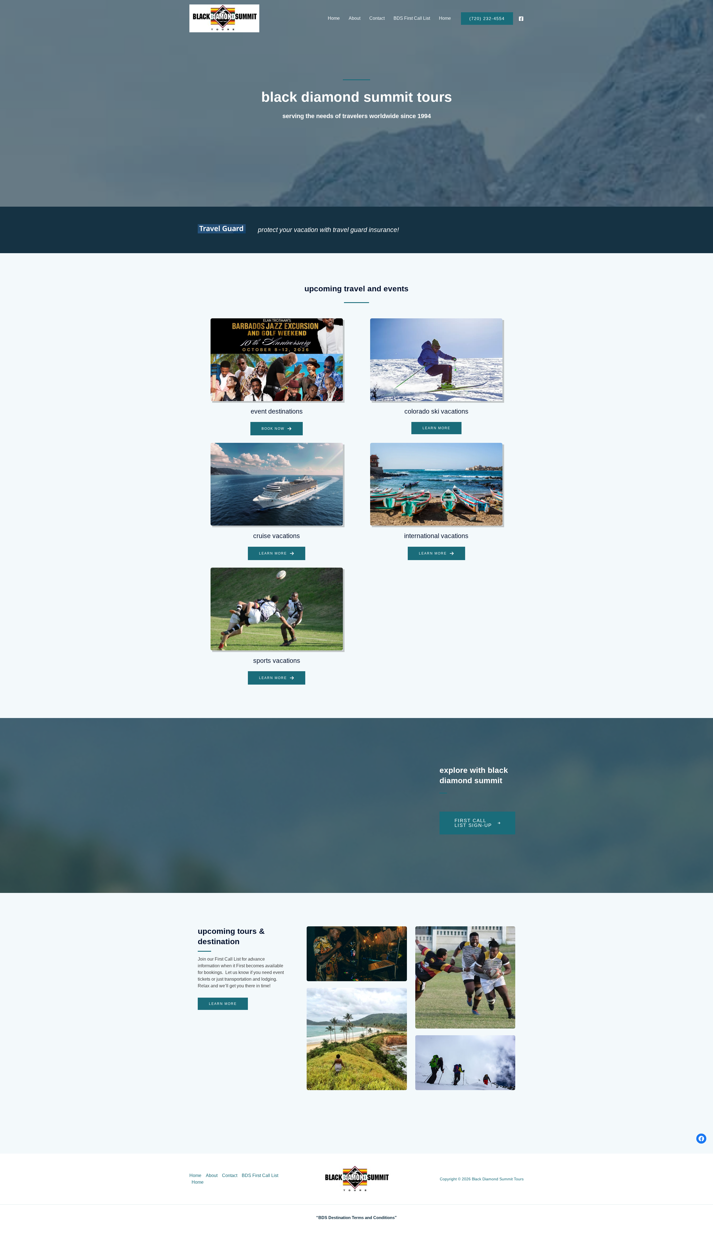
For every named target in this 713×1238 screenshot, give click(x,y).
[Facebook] (521, 18)
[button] (487, 18)
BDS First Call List (412, 18)
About (354, 18)
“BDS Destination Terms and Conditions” (356, 1217)
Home (334, 18)
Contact (377, 18)
